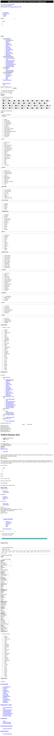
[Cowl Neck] (4, 608)
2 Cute (7, 382)
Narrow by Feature (7, 114)
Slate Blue (7, 340)
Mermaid (6, 299)
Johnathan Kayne (9, 389)
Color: (2, 445)
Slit (5, 184)
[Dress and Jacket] (4, 569)
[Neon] (2, 587)
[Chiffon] (3, 598)
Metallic (6, 205)
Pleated (6, 180)
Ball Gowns (6, 142)
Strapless (6, 287)
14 (48, 100)
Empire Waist (7, 297)
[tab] (28, 386)
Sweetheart (6, 289)
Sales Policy (5, 497)
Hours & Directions (7, 528)
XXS (18, 108)
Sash (5, 228)
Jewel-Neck (6, 277)
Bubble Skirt (7, 170)
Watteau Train (7, 267)
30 (41, 103)
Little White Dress (8, 149)
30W (5, 108)
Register (5, 14)
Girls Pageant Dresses (9, 128)
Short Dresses (7, 158)
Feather (6, 221)
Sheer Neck (6, 286)
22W (30, 105)
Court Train (6, 259)
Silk (5, 247)
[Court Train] (3, 606)
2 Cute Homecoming (10, 399)
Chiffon (6, 236)
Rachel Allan (8, 395)
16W (11, 105)
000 (5, 100)
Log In (4, 16)
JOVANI (8, 390)
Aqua (6, 336)
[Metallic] (2, 586)
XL (43, 108)
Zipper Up (6, 196)
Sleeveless (6, 312)
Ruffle (5, 226)
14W (5, 105)
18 (10, 103)
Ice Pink (6, 348)
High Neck (6, 275)
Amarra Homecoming (10, 401)
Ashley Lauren (9, 384)
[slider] (48, 538)
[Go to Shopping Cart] (1, 9)
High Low (6, 176)
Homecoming (7, 130)
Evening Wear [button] (6, 408)
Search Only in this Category (8, 90)
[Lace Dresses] (4, 570)
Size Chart (3, 447)
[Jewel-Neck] (4, 612)
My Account (5, 12)
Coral (6, 359)
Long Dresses (7, 150)
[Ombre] (2, 588)
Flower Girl (6, 127)
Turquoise (7, 337)
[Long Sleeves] (5, 622)
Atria (7, 400)
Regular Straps (7, 319)
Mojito (6, 331)
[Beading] (4, 592)
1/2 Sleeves (6, 306)
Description (5, 451)
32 (46, 103)
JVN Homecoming (10, 406)
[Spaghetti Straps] (4, 628)
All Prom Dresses (10, 379)
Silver (6, 368)
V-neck (6, 290)
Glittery (6, 203)
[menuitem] (28, 12)
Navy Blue (7, 343)
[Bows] (4, 593)
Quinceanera (7, 134)
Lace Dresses (7, 146)
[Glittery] (2, 585)
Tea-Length (6, 266)
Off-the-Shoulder (8, 279)
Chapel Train (7, 258)
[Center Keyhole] (5, 575)
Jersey (5, 239)
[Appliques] (4, 591)
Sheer (5, 195)
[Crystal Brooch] (4, 594)
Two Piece (6, 165)
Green (6, 333)
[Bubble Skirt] (5, 573)
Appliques (6, 214)
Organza (6, 243)
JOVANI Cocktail (9, 403)
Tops (5, 162)
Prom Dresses (7, 132)
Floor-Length (7, 260)
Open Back (6, 178)
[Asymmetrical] (3, 604)
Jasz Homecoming (9, 402)
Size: (2, 443)
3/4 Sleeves (6, 307)
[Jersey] (3, 600)
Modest (6, 151)
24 (25, 103)
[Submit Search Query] (15, 531)
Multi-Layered (7, 177)
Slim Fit (6, 300)
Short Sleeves (7, 311)
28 (35, 103)
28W (49, 105)
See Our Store (6, 492)
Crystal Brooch (7, 218)
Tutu (5, 163)
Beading (6, 216)
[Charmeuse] (3, 597)
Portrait (6, 282)
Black (6, 365)
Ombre (5, 207)
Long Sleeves (7, 308)
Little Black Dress (8, 147)
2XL (49, 108)
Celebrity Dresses (8, 172)
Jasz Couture (8, 388)
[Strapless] (4, 629)
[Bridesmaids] (6, 562)
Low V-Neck (7, 278)
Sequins (6, 229)
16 (5, 103)
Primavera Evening (10, 413)
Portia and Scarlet (9, 393)
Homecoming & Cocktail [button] (8, 396)
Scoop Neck (7, 285)
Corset (5, 174)
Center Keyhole (7, 173)
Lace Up (6, 192)
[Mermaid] (4, 617)
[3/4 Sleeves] (5, 621)
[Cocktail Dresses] (6, 565)
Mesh (5, 241)
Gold (6, 363)
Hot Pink (6, 351)
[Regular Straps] (4, 627)
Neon (5, 206)
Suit (5, 161)
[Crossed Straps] (4, 580)
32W (11, 108)
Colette (7, 385)
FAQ (4, 499)
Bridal (5, 119)
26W (43, 105)
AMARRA (8, 383)
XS (23, 108)
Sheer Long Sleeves (8, 310)
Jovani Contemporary (10, 420)
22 (20, 103)
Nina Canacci (8, 391)
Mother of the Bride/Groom (10, 131)
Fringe (5, 224)
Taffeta (5, 248)
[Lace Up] (4, 581)
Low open (6, 193)
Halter (5, 274)
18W (18, 105)
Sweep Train (7, 264)
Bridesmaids (7, 120)
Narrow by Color (6, 327)
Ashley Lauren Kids (10, 417)
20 (15, 103)
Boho (5, 143)
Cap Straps (6, 318)
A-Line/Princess (7, 296)
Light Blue (7, 339)
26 (30, 103)
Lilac (6, 345)
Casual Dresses (7, 122)
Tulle (5, 249)
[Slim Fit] (4, 618)
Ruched (6, 182)
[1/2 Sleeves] (5, 620)
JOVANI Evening (9, 412)
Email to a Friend (4, 448)
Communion (7, 124)
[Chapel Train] (3, 605)
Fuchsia (6, 352)
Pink (5, 349)
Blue (6, 341)
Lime (6, 335)
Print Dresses (7, 154)
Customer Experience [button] (8, 519)
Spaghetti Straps (7, 321)
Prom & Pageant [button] (6, 377)
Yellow (6, 329)
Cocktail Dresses (7, 123)
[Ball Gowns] (4, 567)
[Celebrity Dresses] (5, 574)
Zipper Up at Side (8, 197)
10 (38, 100)
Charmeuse (6, 235)
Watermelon (7, 353)
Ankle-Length (7, 255)
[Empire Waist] (4, 615)
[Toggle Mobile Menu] (1, 514)
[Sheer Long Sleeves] (5, 624)
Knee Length (7, 262)
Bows (5, 217)
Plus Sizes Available (8, 181)
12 (43, 100)
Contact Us (5, 491)
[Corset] (5, 576)
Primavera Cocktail (10, 407)
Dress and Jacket (7, 145)
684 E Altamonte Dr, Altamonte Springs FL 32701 (11, 6)
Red (5, 356)
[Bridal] (6, 561)
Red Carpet (6, 135)
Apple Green (7, 332)
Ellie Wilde (8, 387)
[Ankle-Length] (3, 602)
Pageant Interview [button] (7, 418)
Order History (6, 504)
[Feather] (3, 599)
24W (37, 105)
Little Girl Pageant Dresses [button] (8, 414)
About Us (5, 496)
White (6, 369)
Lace (5, 225)
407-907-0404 (11, 4)
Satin (5, 244)
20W (24, 105)
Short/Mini (6, 263)
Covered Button (7, 189)
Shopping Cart (6, 13)
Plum (6, 355)
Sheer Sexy (6, 157)
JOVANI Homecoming (10, 405)
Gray (6, 367)
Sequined (6, 245)
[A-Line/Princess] (4, 614)
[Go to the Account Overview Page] (1, 10)
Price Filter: (5, 91)
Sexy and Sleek (7, 155)
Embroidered (7, 220)
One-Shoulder (7, 281)
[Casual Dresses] (6, 563)
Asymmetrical (7, 256)
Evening (6, 126)
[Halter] (4, 610)
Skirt (5, 159)
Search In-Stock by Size (8, 97)
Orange (6, 357)
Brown (6, 364)
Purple (6, 344)
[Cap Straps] (4, 626)
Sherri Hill (8, 381)
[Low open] (4, 582)
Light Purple (7, 347)
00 (10, 100)
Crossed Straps (7, 191)
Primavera (8, 394)
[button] (7, 38)
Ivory (6, 360)
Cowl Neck (6, 273)
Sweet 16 (6, 136)
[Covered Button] (4, 579)
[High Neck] (4, 611)
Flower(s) (6, 222)
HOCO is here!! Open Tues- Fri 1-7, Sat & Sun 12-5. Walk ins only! (27, 1)
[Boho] (4, 568)
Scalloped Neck (7, 283)
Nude (6, 361)
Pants (5, 153)
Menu (2, 36)
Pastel (5, 209)
